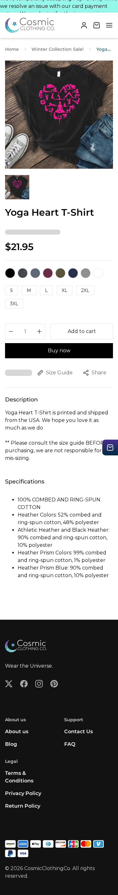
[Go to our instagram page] (39, 683)
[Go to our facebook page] (24, 683)
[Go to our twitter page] (9, 683)
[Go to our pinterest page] (54, 683)
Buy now (59, 351)
